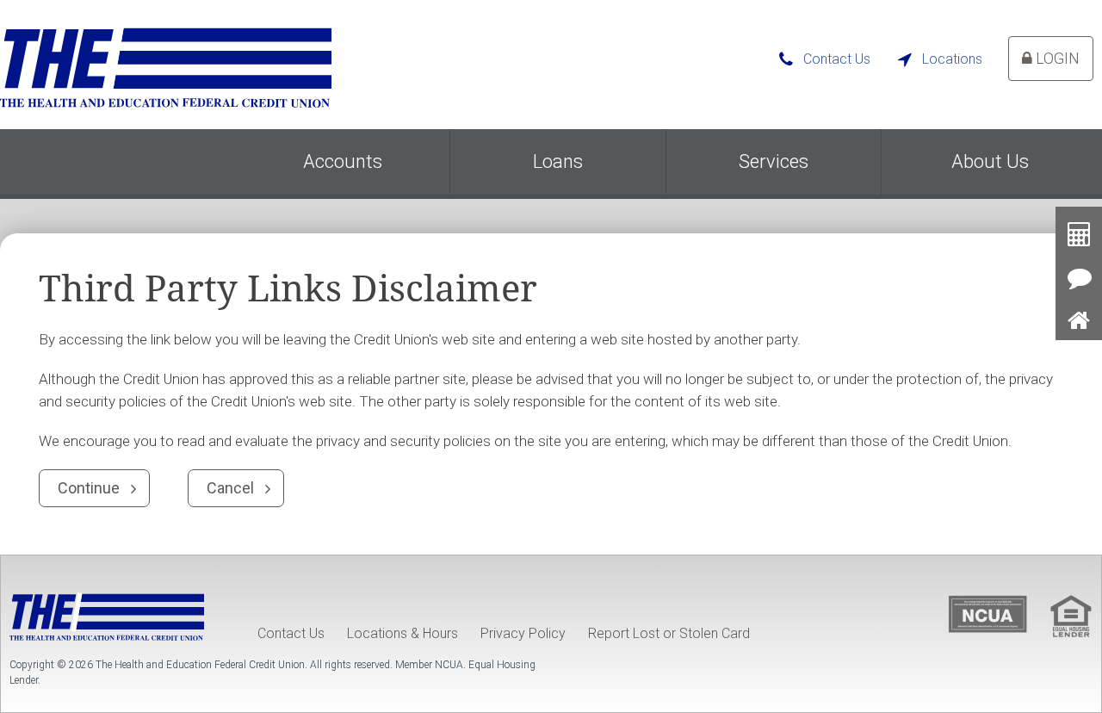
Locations (952, 59)
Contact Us (836, 59)
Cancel (230, 488)
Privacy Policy (523, 633)
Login (1056, 58)
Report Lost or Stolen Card (669, 633)
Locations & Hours (402, 633)
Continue (89, 488)
